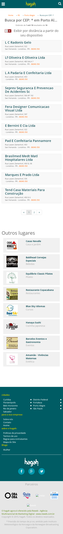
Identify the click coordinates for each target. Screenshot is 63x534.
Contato (7, 422)
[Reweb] (31, 505)
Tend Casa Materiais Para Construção (25, 192)
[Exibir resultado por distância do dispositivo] (8, 31)
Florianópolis (9, 402)
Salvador (7, 411)
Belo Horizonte (10, 405)
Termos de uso (10, 436)
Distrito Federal (40, 399)
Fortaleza (37, 402)
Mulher (6, 449)
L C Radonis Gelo (18, 42)
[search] (59, 3)
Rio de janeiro (9, 408)
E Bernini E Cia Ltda (20, 125)
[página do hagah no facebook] (21, 471)
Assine (6, 425)
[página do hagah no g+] (31, 471)
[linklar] (40, 495)
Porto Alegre (39, 405)
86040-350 (35, 49)
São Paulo (38, 408)
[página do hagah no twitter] (41, 471)
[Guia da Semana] (26, 495)
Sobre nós (8, 419)
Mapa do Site (9, 442)
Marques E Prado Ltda (22, 175)
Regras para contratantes (15, 438)
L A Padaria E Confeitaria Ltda (28, 73)
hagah (31, 4)
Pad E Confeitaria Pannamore (28, 141)
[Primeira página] (23, 212)
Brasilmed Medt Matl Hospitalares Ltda (21, 158)
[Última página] (39, 212)
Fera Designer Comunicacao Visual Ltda (27, 108)
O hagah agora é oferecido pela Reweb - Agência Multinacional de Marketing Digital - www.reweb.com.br (28, 512)
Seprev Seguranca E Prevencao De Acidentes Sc (29, 90)
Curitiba (7, 399)
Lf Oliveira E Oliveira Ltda (25, 57)
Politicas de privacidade (14, 432)
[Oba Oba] (11, 495)
